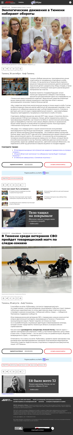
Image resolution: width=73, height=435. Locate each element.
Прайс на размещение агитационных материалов (47, 399)
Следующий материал (37, 430)
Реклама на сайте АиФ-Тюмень (22, 399)
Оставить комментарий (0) (58, 164)
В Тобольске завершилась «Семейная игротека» (32, 157)
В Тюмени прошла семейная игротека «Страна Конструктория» (19, 192)
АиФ (34, 64)
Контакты (41, 401)
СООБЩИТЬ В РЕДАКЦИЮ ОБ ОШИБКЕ (55, 401)
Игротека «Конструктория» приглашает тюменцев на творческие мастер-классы (20, 197)
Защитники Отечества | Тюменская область (14, 294)
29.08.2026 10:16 (6, 233)
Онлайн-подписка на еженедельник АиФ (24, 401)
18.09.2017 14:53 (6, 7)
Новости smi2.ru (8, 228)
